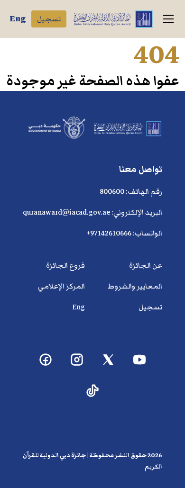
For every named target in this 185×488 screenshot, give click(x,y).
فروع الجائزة (65, 265)
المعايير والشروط (135, 286)
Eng (17, 19)
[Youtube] (140, 360)
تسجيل (49, 19)
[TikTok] (93, 391)
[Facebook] (46, 360)
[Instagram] (77, 360)
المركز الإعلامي (61, 286)
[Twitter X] (108, 360)
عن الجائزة (145, 265)
